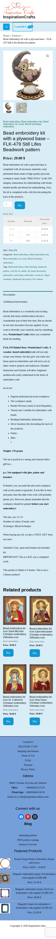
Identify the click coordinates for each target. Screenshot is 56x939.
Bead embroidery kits (31, 121)
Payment (28, 765)
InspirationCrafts (19, 17)
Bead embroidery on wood (14, 258)
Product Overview (28, 844)
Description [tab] (9, 294)
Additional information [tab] (15, 301)
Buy (20, 205)
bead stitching (31, 267)
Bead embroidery (11, 121)
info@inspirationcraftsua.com (34, 796)
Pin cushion (38, 279)
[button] (47, 56)
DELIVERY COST (28, 746)
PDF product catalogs (28, 840)
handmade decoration (22, 279)
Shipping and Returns (28, 751)
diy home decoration (37, 271)
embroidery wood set (33, 275)
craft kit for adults (18, 271)
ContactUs (28, 742)
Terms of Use (28, 755)
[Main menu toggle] (6, 27)
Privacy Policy (28, 769)
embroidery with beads (13, 275)
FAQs (28, 760)
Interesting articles (28, 835)
